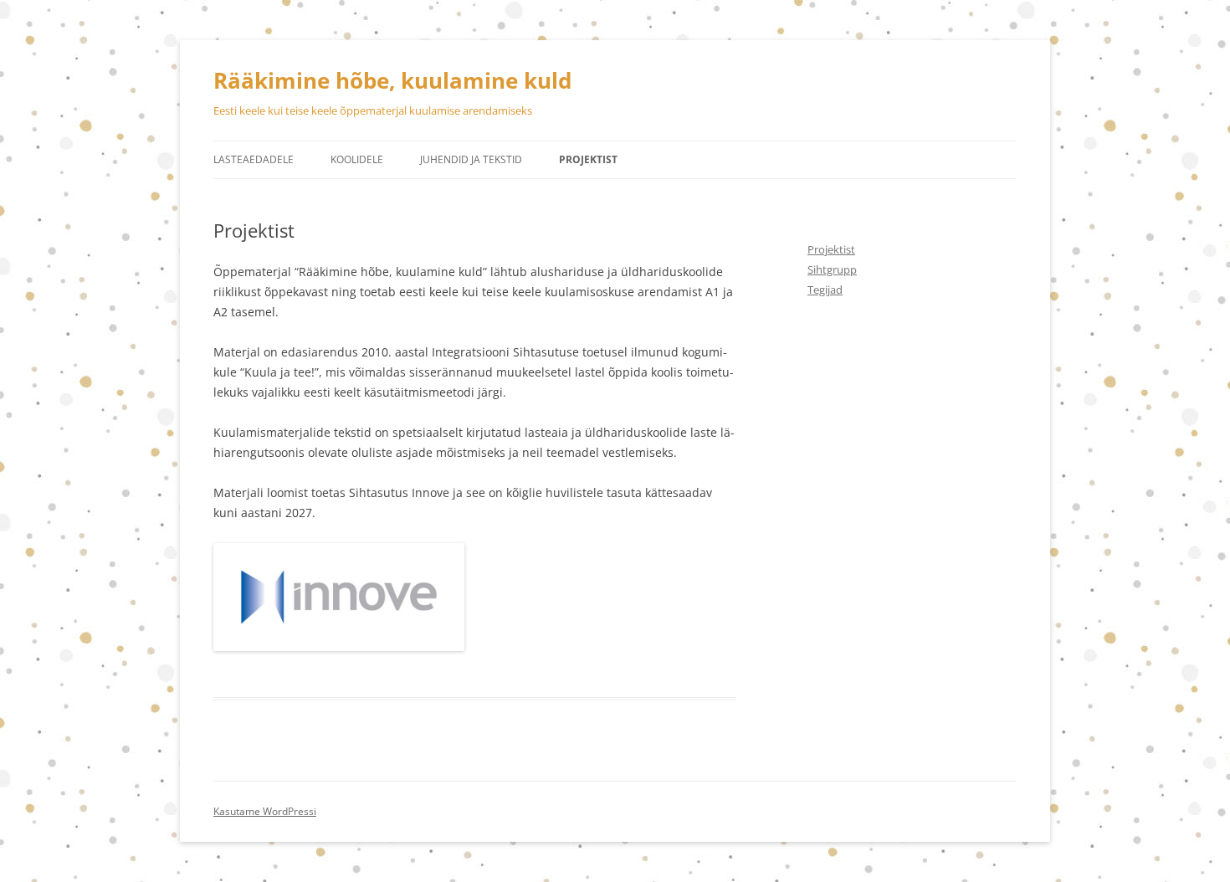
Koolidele (357, 159)
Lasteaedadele (253, 159)
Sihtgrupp (832, 269)
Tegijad (825, 289)
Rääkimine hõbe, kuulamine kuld (392, 80)
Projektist (588, 159)
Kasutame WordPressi (264, 811)
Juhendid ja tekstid (471, 159)
